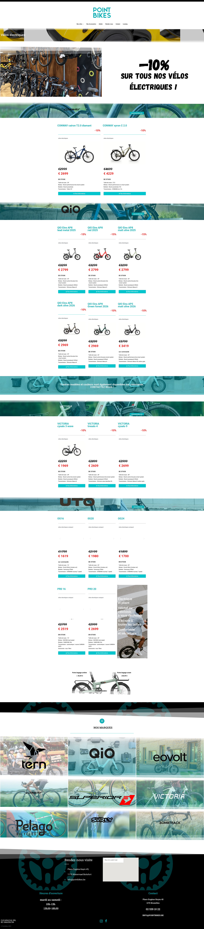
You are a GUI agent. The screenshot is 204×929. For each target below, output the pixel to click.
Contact (118, 24)
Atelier (101, 24)
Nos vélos (79, 24)
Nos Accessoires (91, 24)
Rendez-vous (109, 24)
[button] (80, 24)
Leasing (125, 24)
